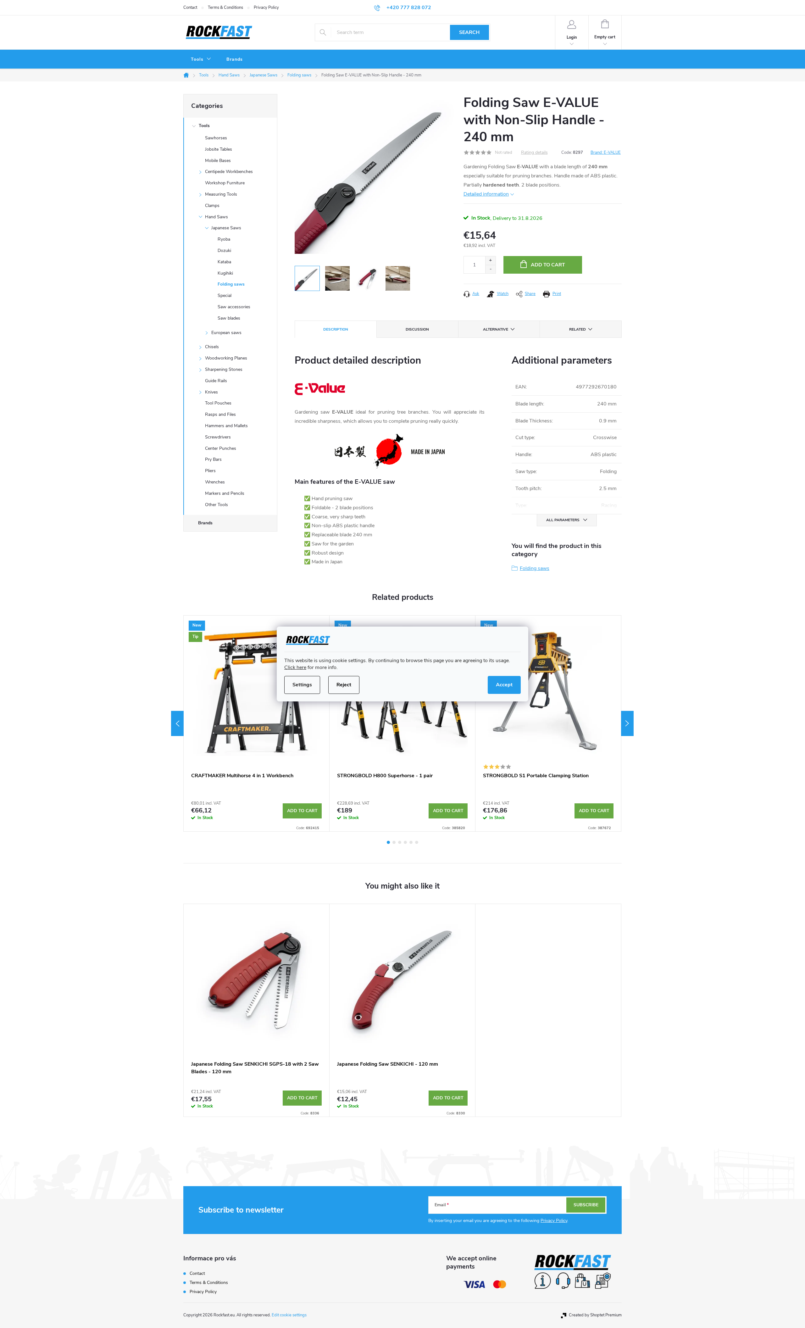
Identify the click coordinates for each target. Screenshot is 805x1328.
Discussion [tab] (417, 329)
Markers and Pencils (224, 493)
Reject (343, 684)
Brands (205, 523)
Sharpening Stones (223, 369)
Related (577, 329)
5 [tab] (411, 842)
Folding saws (231, 284)
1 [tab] (388, 842)
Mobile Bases (218, 161)
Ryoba (224, 239)
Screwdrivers (218, 437)
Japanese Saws (226, 228)
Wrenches (215, 482)
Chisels (212, 347)
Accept (504, 684)
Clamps (212, 206)
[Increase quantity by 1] (490, 260)
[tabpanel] (257, 723)
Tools (204, 126)
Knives (211, 392)
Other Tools (216, 505)
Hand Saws (216, 217)
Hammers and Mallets (226, 426)
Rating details (534, 152)
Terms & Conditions (225, 7)
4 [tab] (405, 842)
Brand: (606, 152)
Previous (177, 723)
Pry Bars (213, 459)
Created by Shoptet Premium (595, 1315)
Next (627, 723)
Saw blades (229, 318)
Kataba (224, 262)
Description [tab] (335, 329)
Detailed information (486, 194)
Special (224, 296)
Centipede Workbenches (229, 172)
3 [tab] (399, 842)
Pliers (210, 471)
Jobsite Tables (218, 149)
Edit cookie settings (289, 1315)
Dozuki (224, 251)
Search (469, 32)
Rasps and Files (220, 414)
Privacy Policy (266, 7)
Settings (302, 684)
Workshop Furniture (225, 183)
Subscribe (586, 1205)
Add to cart (548, 264)
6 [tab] (416, 842)
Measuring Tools (221, 194)
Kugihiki (225, 273)
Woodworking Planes (226, 358)
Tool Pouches (218, 403)
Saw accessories (234, 307)
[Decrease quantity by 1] (490, 269)
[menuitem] (201, 59)
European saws (226, 333)
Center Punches (220, 448)
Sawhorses (216, 138)
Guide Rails (216, 381)
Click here (295, 667)
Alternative (495, 329)
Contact (190, 7)
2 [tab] (394, 842)
